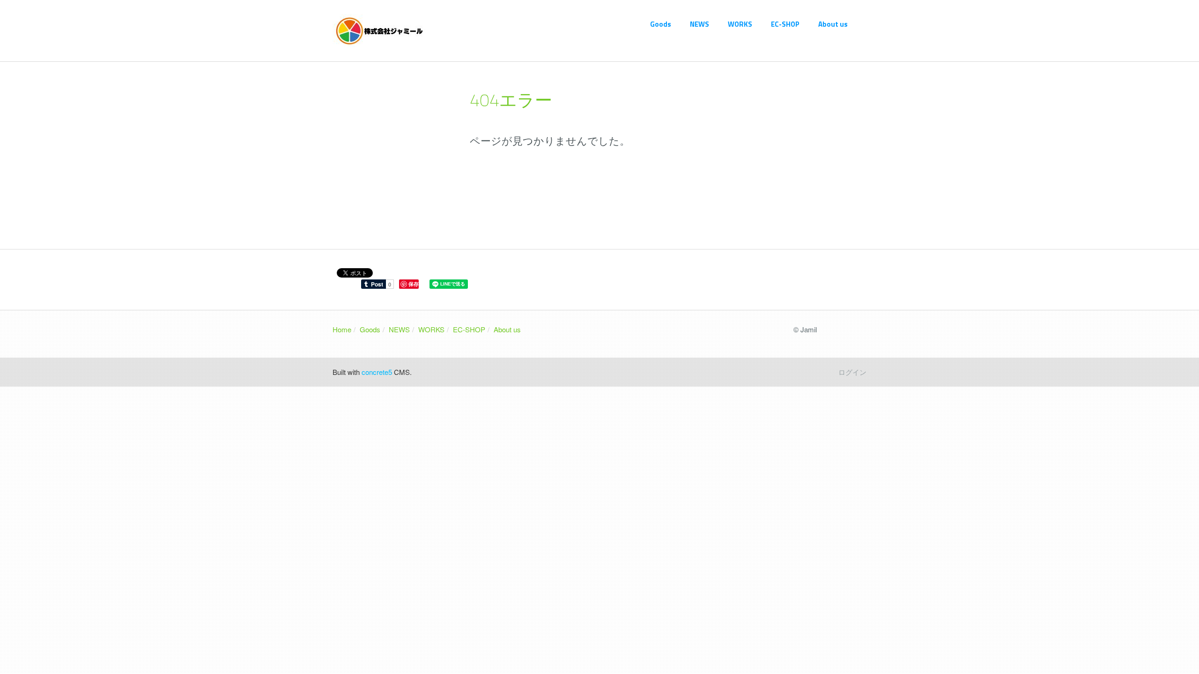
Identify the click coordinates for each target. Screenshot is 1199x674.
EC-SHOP (785, 24)
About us (833, 24)
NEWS (699, 24)
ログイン (852, 372)
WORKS (740, 24)
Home (342, 329)
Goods (660, 24)
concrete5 (377, 372)
